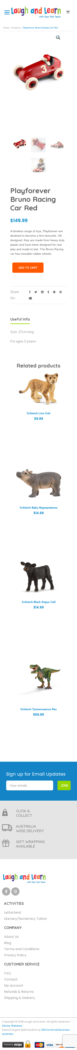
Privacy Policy (15, 955)
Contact (11, 979)
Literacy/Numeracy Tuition (25, 918)
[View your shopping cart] (68, 12)
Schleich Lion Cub (38, 413)
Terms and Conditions (21, 949)
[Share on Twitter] (34, 292)
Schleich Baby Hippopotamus (38, 507)
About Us (11, 936)
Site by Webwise (12, 1025)
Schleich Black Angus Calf (38, 602)
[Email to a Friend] (29, 298)
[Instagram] (15, 891)
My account (13, 985)
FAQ (7, 973)
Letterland (12, 912)
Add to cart (27, 267)
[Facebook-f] (6, 891)
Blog (7, 942)
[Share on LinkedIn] (41, 292)
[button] (58, 37)
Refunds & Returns (19, 991)
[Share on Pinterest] (59, 292)
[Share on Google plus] (53, 292)
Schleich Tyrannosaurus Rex (38, 709)
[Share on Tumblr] (47, 292)
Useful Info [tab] (20, 319)
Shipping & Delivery (19, 997)
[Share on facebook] (28, 292)
